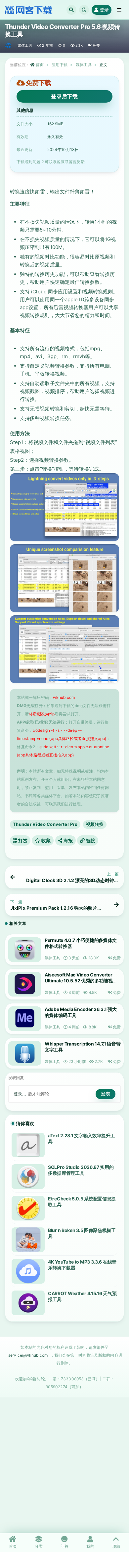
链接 (90, 840)
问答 (64, 1546)
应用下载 (59, 64)
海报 (67, 840)
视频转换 (95, 824)
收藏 (45, 840)
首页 (40, 64)
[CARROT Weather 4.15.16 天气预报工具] (28, 1303)
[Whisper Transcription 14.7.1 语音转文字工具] (24, 1053)
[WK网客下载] (9, 45)
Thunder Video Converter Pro (45, 824)
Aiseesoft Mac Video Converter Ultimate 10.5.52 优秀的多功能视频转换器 (81, 980)
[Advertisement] (64, 1465)
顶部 (116, 1546)
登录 (104, 9)
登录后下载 (64, 96)
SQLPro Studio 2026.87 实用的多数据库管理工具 (81, 1170)
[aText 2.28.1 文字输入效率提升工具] (28, 1145)
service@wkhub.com (28, 1355)
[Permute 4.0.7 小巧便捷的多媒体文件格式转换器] (24, 949)
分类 (39, 1546)
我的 (90, 1546)
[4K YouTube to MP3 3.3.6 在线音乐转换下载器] (28, 1271)
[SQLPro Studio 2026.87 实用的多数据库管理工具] (28, 1176)
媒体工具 (25, 45)
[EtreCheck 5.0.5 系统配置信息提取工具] (28, 1208)
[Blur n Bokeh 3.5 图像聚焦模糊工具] (28, 1239)
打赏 (22, 840)
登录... (20, 1093)
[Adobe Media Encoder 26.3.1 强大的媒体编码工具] (24, 1018)
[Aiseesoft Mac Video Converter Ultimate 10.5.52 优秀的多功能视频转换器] (24, 984)
